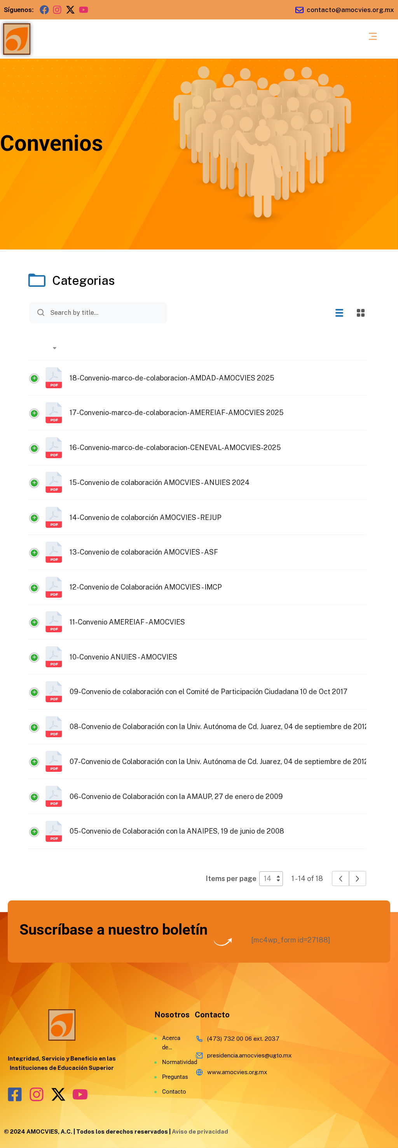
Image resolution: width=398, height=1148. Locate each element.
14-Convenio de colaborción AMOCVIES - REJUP (146, 517)
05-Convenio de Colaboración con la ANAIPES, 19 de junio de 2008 (177, 831)
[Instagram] (57, 9)
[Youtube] (83, 9)
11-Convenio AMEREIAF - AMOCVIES (127, 622)
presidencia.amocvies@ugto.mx (249, 1055)
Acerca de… (170, 1043)
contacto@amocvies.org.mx (350, 10)
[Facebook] (44, 9)
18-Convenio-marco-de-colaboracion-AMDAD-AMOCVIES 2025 (172, 378)
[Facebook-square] (15, 1094)
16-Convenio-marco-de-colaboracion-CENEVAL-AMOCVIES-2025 (175, 447)
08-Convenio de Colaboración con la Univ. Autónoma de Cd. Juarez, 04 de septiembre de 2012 (219, 726)
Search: (112, 312)
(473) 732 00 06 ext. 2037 (243, 1038)
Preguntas (170, 1076)
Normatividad (170, 1062)
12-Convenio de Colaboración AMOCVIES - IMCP (146, 587)
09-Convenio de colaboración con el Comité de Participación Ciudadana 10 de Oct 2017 (208, 691)
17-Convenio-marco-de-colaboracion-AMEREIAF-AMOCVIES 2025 (177, 412)
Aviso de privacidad (200, 1131)
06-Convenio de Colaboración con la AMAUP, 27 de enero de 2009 (176, 796)
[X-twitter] (70, 9)
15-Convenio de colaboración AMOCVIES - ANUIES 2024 (160, 482)
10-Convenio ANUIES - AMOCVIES (123, 657)
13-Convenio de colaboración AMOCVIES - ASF (144, 552)
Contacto (170, 1091)
